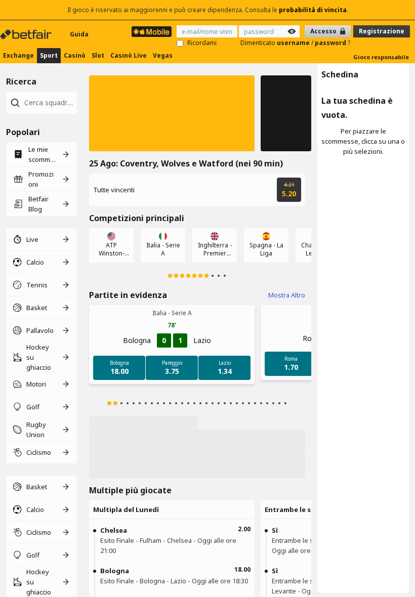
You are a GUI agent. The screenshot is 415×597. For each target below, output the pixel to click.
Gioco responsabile (381, 57)
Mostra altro (286, 295)
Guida (79, 34)
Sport (49, 55)
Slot (98, 55)
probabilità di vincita (313, 10)
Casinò (75, 55)
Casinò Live (128, 55)
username (294, 42)
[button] (172, 113)
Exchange (18, 55)
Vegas (163, 55)
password (331, 42)
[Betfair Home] (27, 34)
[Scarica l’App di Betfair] (152, 31)
